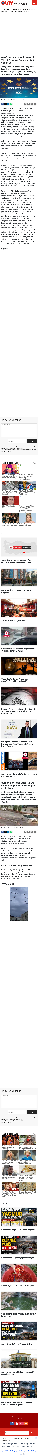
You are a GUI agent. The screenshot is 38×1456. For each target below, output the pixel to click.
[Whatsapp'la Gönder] (11, 104)
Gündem (14, 9)
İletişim (20, 1416)
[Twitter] (5, 104)
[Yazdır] (25, 104)
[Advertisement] (19, 34)
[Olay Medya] (14, 3)
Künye (14, 1416)
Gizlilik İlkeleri (28, 1416)
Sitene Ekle (19, 1419)
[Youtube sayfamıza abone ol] (16, 1423)
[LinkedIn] (8, 104)
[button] (28, 104)
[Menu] (34, 2)
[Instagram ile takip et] (21, 1423)
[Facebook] (2, 104)
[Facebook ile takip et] (12, 1423)
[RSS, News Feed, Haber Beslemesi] (26, 1423)
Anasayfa (7, 9)
